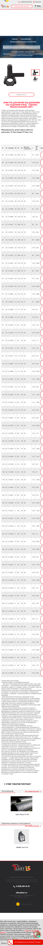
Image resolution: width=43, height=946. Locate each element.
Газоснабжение (7, 791)
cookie (27, 930)
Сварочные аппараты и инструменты (15, 823)
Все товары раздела (32, 791)
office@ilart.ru (21, 893)
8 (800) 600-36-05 (23, 886)
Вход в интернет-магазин (22, 6)
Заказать (21, 94)
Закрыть (4, 943)
